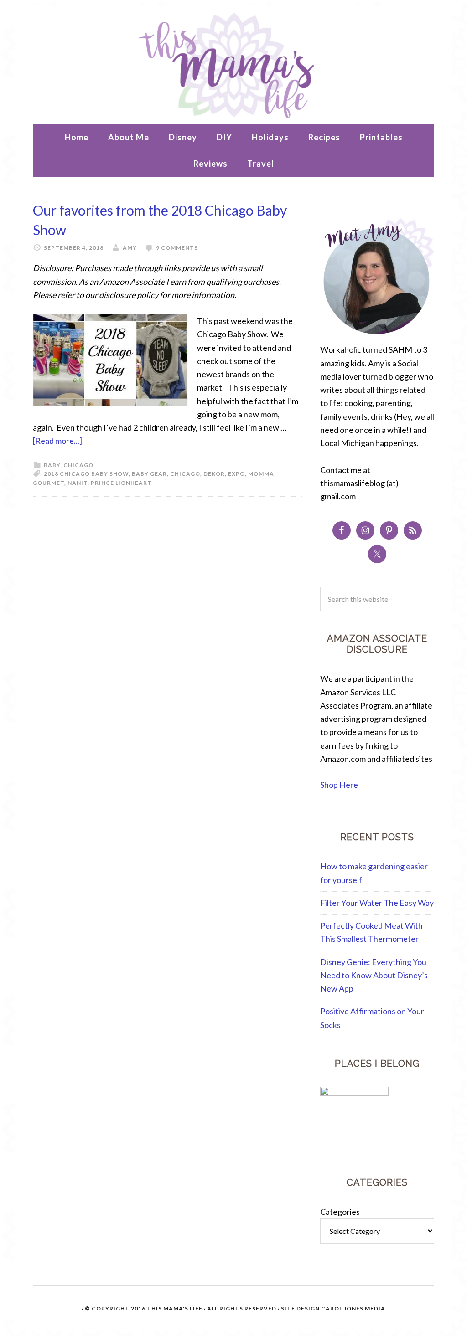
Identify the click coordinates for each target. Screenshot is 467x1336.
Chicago (78, 465)
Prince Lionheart (121, 482)
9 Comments (177, 247)
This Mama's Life (233, 64)
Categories (340, 1212)
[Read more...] (57, 441)
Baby (52, 465)
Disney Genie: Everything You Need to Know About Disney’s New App (374, 975)
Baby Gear (149, 473)
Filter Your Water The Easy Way (377, 903)
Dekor (214, 473)
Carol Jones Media (353, 1308)
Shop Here (339, 785)
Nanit (77, 482)
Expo (236, 473)
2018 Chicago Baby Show (86, 473)
